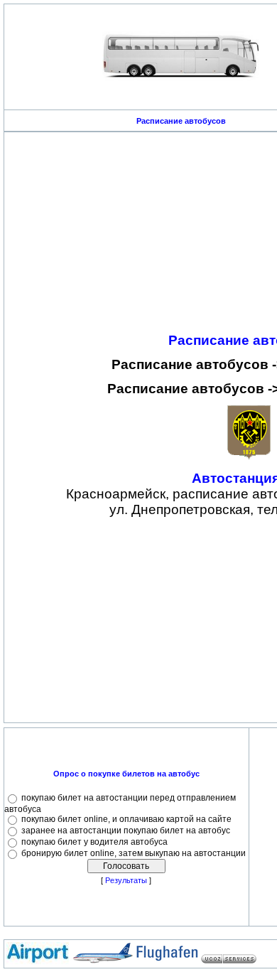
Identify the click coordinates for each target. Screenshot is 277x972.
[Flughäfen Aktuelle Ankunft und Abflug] (167, 961)
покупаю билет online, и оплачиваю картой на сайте (126, 819)
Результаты (126, 880)
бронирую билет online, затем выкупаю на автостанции (133, 853)
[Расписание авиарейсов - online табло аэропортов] (37, 961)
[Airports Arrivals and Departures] (102, 961)
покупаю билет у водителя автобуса (94, 842)
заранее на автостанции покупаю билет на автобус (125, 830)
